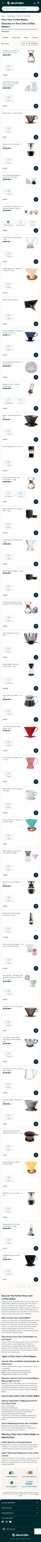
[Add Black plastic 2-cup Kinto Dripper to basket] (36, 137)
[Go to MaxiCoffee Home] (15, 3)
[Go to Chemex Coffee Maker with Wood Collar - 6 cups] (20, 490)
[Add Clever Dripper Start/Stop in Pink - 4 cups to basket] (36, 781)
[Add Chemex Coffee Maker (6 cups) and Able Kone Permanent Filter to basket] (36, 626)
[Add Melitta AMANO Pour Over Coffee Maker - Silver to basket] (36, 688)
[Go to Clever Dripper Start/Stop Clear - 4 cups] (20, 552)
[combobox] (20, 8)
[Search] (4, 8)
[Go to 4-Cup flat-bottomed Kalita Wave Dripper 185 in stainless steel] (20, 1050)
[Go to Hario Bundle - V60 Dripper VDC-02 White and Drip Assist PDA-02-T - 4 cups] (20, 988)
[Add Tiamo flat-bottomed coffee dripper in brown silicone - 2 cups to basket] (36, 1155)
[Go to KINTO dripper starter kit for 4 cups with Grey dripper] (20, 864)
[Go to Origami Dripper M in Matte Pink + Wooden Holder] (20, 281)
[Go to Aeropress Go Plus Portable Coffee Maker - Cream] (20, 1237)
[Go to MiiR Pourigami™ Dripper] (20, 312)
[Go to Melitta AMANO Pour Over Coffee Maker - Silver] (20, 677)
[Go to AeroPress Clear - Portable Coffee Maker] (20, 397)
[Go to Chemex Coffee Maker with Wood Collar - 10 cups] (20, 63)
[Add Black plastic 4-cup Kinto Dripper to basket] (36, 1030)
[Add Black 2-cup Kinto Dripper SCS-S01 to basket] (36, 439)
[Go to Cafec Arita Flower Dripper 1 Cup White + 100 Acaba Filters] (20, 957)
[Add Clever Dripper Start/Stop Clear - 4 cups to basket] (36, 564)
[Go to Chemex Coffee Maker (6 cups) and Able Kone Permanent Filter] (20, 615)
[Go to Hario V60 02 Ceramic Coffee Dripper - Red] (20, 739)
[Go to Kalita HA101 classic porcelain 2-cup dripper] (20, 801)
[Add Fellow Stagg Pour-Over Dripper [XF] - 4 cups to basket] (36, 533)
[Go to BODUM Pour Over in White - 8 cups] (20, 1206)
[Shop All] (3, 3)
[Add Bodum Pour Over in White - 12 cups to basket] (36, 168)
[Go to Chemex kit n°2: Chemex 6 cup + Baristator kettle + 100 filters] (20, 219)
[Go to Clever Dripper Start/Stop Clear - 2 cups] (20, 250)
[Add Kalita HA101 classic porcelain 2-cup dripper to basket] (36, 813)
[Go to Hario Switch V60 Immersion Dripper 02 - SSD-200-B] (20, 188)
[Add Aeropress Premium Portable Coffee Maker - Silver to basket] (36, 937)
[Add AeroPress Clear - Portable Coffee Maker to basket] (36, 408)
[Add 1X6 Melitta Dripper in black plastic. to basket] (36, 1279)
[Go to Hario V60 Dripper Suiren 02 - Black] (20, 646)
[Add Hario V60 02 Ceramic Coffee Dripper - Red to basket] (36, 750)
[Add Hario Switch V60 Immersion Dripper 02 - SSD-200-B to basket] (36, 199)
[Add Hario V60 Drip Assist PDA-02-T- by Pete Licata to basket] (36, 377)
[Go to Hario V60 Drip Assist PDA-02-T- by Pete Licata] (20, 370)
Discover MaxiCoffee (8, 1503)
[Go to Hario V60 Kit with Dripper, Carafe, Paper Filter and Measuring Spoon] (20, 95)
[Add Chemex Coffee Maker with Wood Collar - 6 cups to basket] (36, 501)
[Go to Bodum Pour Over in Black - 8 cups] (20, 895)
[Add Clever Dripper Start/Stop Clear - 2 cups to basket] (36, 261)
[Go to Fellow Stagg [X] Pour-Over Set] (20, 459)
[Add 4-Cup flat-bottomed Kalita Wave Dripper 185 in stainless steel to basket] (36, 1061)
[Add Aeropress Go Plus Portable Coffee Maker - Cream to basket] (36, 1248)
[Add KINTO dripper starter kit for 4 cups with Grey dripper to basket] (36, 875)
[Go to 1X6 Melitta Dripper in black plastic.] (20, 1268)
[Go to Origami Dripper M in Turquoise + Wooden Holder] (20, 832)
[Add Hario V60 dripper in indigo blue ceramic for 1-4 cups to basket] (36, 355)
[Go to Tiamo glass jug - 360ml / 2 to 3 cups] (20, 708)
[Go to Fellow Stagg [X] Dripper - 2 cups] (20, 584)
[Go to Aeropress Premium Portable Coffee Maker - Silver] (20, 926)
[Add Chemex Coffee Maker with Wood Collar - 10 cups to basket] (36, 75)
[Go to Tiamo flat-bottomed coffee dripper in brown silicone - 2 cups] (20, 1144)
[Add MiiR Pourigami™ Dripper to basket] (36, 324)
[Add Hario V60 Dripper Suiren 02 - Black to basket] (36, 657)
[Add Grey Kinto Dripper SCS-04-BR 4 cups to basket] (36, 1124)
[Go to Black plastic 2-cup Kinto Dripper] (20, 126)
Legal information (7, 1513)
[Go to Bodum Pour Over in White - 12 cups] (20, 157)
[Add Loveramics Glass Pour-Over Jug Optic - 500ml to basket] (36, 1093)
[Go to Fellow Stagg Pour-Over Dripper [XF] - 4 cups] (20, 521)
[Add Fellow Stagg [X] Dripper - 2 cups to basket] (36, 595)
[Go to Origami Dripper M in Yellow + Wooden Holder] (20, 1175)
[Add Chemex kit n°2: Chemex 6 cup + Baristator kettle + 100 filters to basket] (36, 230)
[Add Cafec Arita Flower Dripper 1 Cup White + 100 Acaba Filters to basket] (36, 968)
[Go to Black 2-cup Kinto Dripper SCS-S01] (20, 428)
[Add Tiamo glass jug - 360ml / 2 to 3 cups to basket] (36, 719)
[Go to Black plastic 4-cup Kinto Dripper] (20, 1019)
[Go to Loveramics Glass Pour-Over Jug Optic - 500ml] (20, 1081)
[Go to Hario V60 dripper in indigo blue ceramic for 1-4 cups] (20, 343)
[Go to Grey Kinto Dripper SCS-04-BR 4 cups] (20, 1112)
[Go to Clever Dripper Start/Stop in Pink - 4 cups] (20, 770)
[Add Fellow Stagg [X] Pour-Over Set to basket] (36, 470)
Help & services (7, 1508)
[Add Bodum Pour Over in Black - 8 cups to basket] (36, 906)
